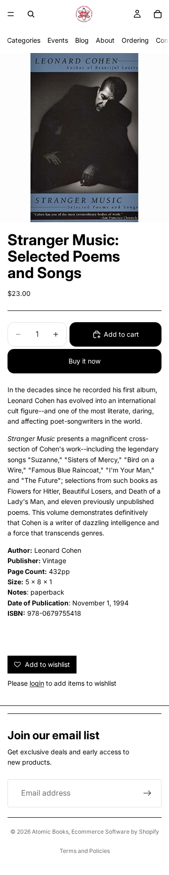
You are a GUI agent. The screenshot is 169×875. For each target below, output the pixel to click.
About (105, 40)
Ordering (135, 40)
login (37, 683)
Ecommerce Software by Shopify (115, 831)
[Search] (31, 14)
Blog (82, 40)
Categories (23, 40)
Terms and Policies (85, 850)
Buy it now (84, 361)
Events (57, 40)
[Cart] (157, 14)
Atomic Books (50, 831)
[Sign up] (147, 793)
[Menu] (11, 14)
